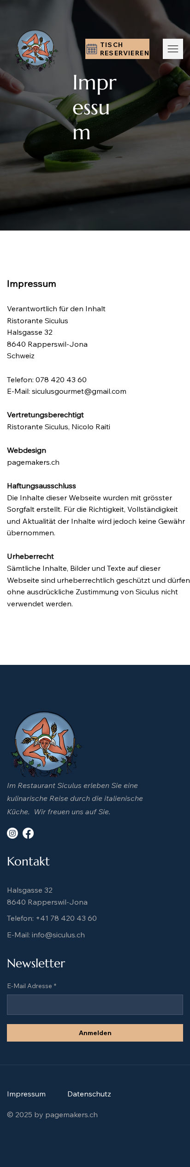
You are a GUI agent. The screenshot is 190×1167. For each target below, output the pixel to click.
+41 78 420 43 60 (66, 918)
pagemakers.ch (33, 462)
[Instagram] (12, 833)
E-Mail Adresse (31, 986)
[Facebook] (28, 833)
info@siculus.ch (58, 934)
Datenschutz (89, 1093)
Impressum (26, 1093)
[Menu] (173, 49)
